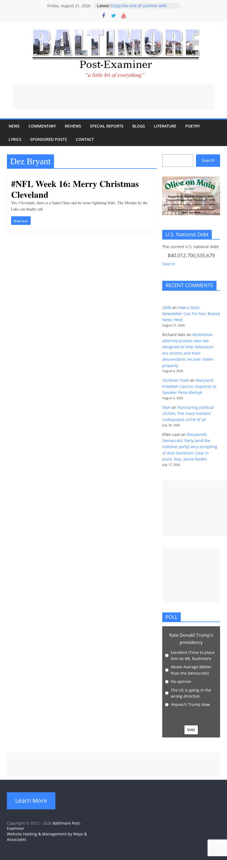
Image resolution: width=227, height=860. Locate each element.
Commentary (42, 126)
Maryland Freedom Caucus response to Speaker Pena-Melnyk (189, 386)
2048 (166, 307)
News (14, 126)
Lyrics (15, 139)
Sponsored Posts (48, 139)
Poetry (192, 126)
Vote (191, 729)
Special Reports (106, 126)
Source (168, 263)
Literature (165, 126)
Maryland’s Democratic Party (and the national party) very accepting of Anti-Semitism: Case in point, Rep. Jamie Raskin (189, 447)
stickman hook (175, 380)
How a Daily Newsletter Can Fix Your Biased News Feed (191, 314)
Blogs (138, 126)
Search (208, 160)
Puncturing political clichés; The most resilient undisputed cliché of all (188, 413)
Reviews (73, 126)
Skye (166, 407)
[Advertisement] (113, 97)
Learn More (31, 800)
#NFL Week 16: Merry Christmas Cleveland (75, 189)
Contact (85, 139)
